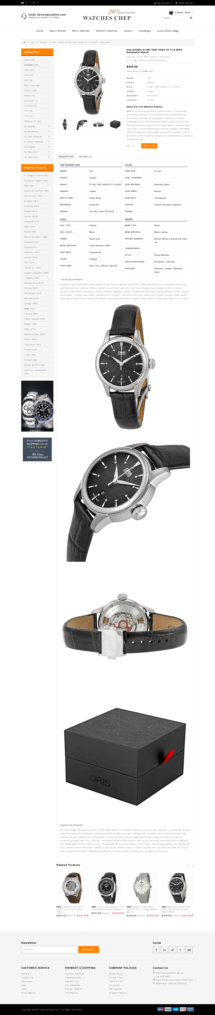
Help (23, 985)
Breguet (28, 201)
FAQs (24, 989)
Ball (26, 185)
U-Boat (28, 360)
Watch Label (67, 198)
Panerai (28, 314)
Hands (64, 239)
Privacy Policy (116, 977)
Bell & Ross (30, 196)
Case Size (130, 171)
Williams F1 (30, 121)
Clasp (63, 259)
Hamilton (29, 252)
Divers (27, 95)
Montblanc (30, 293)
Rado (27, 329)
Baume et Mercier (33, 191)
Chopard (28, 221)
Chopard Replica (117, 993)
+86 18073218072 (177, 983)
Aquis (27, 60)
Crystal (130, 205)
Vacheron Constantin (35, 370)
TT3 (26, 116)
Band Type (131, 225)
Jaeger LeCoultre (33, 273)
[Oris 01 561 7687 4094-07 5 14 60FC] (90, 82)
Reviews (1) (85, 156)
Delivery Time (72, 981)
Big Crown (29, 85)
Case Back (131, 198)
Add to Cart (149, 146)
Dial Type (66, 225)
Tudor (27, 355)
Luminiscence (133, 248)
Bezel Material (69, 245)
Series (64, 178)
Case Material (133, 184)
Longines (29, 278)
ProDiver (28, 106)
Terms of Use (116, 981)
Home (39, 30)
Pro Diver (29, 101)
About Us (26, 974)
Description (66, 156)
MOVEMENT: (133, 96)
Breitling (28, 206)
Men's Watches (81, 30)
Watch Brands (57, 30)
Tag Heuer (29, 344)
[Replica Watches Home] (107, 15)
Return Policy (116, 974)
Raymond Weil (31, 334)
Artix (26, 70)
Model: (130, 87)
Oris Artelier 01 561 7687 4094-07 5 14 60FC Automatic (81, 42)
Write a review (157, 60)
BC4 (26, 80)
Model (64, 184)
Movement (66, 205)
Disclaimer (114, 985)
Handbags (145, 30)
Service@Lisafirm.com (181, 980)
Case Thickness (134, 178)
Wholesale (26, 981)
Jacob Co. (29, 267)
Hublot (27, 257)
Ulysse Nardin (31, 365)
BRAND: (130, 78)
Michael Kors (31, 283)
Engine (64, 211)
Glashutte (29, 242)
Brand (64, 171)
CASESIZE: (132, 100)
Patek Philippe (31, 319)
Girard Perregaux (33, 237)
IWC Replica (115, 989)
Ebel (26, 226)
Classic (28, 90)
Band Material (133, 232)
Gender (64, 191)
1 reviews (142, 60)
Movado (28, 298)
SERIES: (131, 83)
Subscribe (88, 949)
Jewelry (128, 30)
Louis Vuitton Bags (168, 30)
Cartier (27, 216)
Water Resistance (135, 262)
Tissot (27, 349)
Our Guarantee (72, 985)
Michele (28, 288)
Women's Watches (106, 30)
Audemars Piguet (33, 180)
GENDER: (131, 91)
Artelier (43, 42)
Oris (33, 42)
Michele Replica (73, 989)
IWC (26, 262)
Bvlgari (27, 211)
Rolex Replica (28, 993)
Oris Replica (71, 993)
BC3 (26, 75)
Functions (66, 266)
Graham (28, 247)
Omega (28, 303)
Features (130, 268)
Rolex (27, 339)
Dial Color (66, 232)
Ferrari (27, 232)
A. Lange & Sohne (33, 175)
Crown (129, 211)
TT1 (26, 111)
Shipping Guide (73, 977)
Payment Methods (74, 974)
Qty (128, 145)
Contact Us (27, 977)
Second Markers (134, 239)
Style (129, 255)
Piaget (27, 324)
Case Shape (131, 191)
